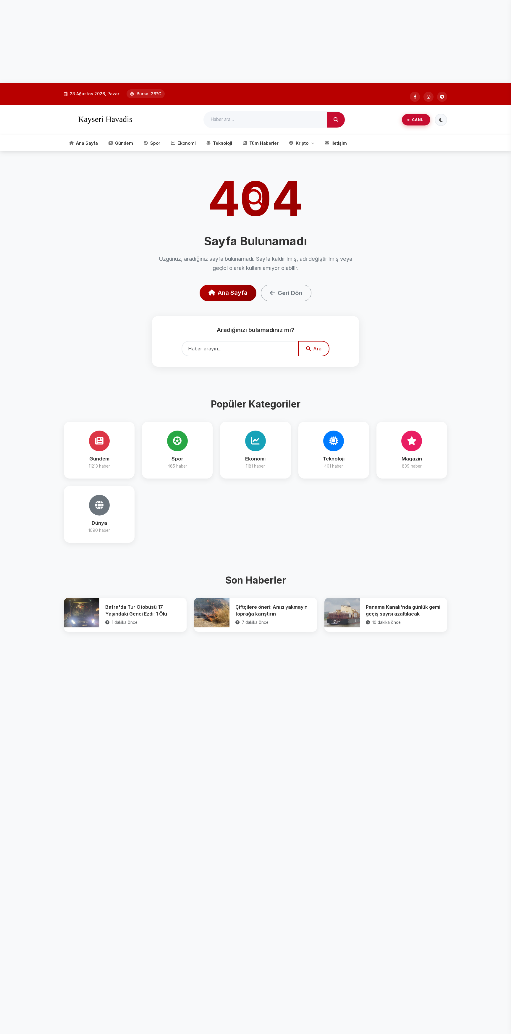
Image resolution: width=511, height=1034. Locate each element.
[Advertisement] (177, 41)
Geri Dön (290, 293)
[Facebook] (415, 97)
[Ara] (336, 120)
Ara (317, 349)
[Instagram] (428, 97)
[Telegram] (442, 97)
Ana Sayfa (233, 292)
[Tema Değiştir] (441, 120)
